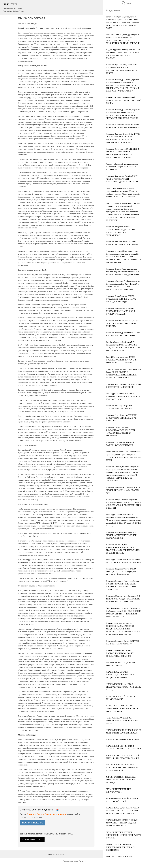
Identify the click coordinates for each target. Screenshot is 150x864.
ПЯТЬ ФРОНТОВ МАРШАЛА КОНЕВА (123, 739)
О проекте (50, 854)
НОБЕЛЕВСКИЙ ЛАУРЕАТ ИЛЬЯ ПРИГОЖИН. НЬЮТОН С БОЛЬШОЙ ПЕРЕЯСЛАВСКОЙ (122, 767)
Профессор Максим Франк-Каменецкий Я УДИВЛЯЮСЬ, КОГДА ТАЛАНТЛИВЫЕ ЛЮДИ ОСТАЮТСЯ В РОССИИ (123, 599)
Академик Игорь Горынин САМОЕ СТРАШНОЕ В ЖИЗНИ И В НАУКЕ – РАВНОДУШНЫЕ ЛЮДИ (122, 299)
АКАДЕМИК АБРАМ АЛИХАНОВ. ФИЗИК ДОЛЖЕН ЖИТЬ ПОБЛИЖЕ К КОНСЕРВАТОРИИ (122, 708)
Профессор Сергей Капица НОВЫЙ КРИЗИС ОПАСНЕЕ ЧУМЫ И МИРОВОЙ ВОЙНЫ (123, 100)
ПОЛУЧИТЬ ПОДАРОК (32, 823)
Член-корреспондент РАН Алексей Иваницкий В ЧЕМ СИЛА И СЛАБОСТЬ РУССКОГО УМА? (123, 396)
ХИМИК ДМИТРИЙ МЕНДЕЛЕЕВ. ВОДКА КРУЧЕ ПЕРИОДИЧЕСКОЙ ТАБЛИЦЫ (121, 780)
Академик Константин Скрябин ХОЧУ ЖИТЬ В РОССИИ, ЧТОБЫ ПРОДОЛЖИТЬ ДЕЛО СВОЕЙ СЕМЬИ (122, 179)
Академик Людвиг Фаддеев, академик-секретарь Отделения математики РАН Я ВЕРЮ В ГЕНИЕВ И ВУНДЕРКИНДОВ (122, 272)
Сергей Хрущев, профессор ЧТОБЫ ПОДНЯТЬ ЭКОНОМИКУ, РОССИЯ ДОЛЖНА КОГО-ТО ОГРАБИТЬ (121, 360)
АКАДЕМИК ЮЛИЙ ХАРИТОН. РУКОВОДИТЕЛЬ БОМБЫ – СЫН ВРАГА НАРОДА (123, 687)
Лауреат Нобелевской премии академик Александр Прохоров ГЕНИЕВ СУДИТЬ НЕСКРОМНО (122, 167)
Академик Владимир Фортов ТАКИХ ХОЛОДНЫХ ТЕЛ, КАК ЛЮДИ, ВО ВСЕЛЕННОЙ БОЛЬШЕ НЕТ (121, 571)
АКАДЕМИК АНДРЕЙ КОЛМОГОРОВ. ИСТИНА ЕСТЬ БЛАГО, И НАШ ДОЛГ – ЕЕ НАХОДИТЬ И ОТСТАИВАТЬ (123, 810)
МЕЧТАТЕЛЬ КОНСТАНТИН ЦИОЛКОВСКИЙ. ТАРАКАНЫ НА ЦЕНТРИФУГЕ (120, 847)
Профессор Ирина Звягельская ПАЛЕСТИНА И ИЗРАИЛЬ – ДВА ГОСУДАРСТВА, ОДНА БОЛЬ (120, 653)
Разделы (60, 854)
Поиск (126, 3)
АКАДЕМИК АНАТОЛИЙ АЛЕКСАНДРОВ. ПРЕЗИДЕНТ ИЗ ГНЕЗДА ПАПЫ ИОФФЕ (120, 675)
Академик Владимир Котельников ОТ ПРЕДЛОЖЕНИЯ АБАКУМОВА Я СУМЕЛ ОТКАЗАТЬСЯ (121, 311)
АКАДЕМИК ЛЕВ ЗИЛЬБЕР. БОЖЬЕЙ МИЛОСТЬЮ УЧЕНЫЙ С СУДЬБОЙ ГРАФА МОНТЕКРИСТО (122, 823)
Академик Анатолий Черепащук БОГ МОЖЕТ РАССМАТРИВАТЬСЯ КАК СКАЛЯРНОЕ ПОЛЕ (121, 535)
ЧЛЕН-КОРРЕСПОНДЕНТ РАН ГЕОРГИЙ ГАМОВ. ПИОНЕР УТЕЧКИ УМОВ (122, 721)
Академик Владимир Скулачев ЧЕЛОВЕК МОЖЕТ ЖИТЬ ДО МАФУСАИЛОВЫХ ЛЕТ (123, 490)
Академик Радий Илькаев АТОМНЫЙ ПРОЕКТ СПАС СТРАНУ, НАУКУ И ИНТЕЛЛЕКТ (121, 418)
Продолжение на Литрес (32, 840)
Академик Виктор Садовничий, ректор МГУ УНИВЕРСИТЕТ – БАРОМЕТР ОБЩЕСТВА (121, 323)
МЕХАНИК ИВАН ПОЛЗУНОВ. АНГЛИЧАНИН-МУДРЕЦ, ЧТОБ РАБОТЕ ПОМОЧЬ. (123, 835)
